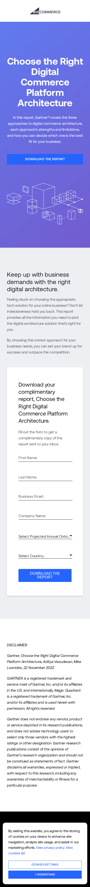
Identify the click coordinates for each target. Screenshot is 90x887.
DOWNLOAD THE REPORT (45, 575)
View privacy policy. (50, 848)
